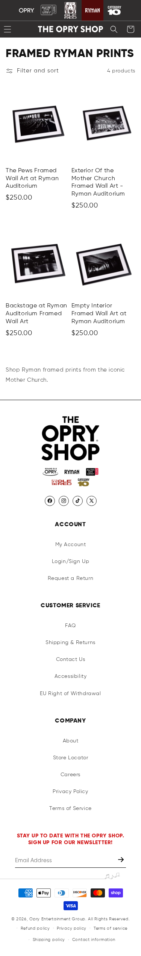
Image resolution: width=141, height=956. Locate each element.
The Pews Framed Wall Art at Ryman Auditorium (32, 179)
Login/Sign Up (70, 561)
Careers (70, 774)
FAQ (70, 625)
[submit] (121, 860)
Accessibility (71, 676)
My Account (70, 544)
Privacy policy (71, 928)
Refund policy (35, 928)
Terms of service (110, 928)
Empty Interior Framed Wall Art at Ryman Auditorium (99, 314)
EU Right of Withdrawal (70, 693)
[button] (114, 29)
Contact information (93, 940)
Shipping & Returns (70, 642)
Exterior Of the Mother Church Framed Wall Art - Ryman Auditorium (98, 182)
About (71, 741)
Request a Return (71, 578)
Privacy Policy (70, 791)
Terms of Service (70, 808)
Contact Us (70, 659)
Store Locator (70, 757)
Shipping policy (49, 940)
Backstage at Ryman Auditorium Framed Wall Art (36, 314)
